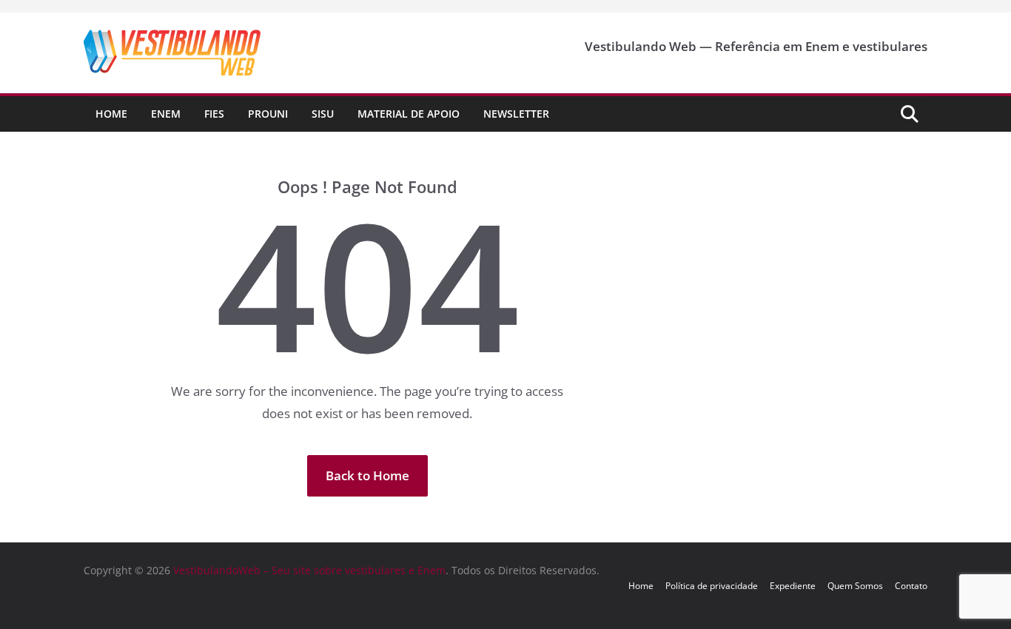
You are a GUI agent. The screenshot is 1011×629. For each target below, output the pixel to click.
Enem (166, 114)
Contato (911, 585)
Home (111, 114)
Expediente (793, 585)
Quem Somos (855, 585)
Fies (214, 114)
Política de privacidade (711, 585)
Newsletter (516, 114)
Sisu (323, 114)
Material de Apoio (408, 114)
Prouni (268, 114)
